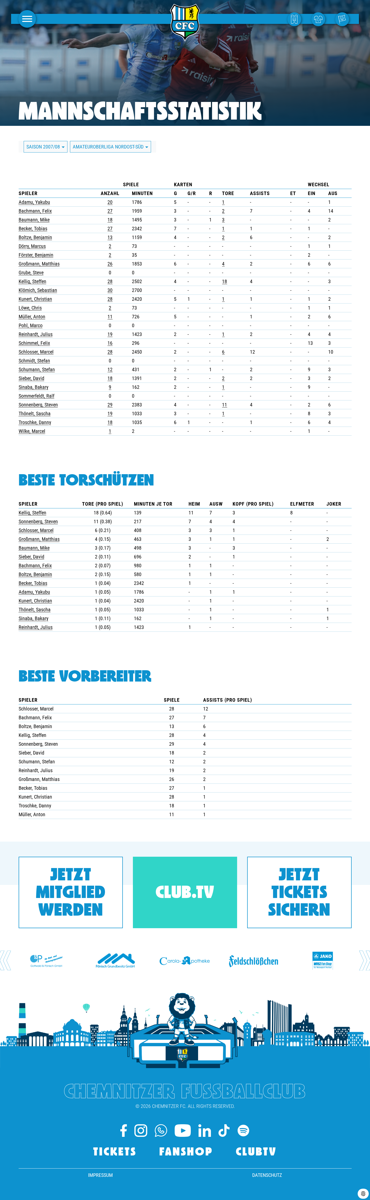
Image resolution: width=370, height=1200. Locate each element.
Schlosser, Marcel (36, 352)
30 (110, 290)
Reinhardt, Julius (36, 334)
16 (110, 343)
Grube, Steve (31, 273)
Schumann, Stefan (37, 369)
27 (110, 211)
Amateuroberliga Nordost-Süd (109, 147)
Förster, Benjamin (36, 255)
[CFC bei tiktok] (223, 1130)
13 (110, 237)
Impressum (100, 1175)
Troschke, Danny (35, 422)
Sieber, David (31, 378)
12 (110, 369)
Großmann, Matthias (39, 264)
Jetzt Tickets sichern (299, 893)
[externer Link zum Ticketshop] (295, 19)
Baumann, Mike (34, 220)
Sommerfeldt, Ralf (36, 396)
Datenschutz (267, 1175)
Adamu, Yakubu (34, 202)
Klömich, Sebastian (38, 290)
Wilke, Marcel (32, 431)
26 (110, 264)
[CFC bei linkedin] (204, 1130)
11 (110, 317)
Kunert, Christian (35, 299)
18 (110, 220)
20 (110, 202)
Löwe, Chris (30, 308)
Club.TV (185, 894)
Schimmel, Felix (34, 343)
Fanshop (186, 1152)
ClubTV (256, 1152)
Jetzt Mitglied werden (70, 893)
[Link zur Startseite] (185, 39)
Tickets (115, 1152)
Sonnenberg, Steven (38, 405)
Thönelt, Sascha (35, 413)
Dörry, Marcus (32, 246)
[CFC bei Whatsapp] (161, 1130)
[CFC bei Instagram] (140, 1130)
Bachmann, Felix (35, 211)
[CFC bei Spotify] (243, 1130)
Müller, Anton (32, 317)
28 (110, 281)
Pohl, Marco (31, 325)
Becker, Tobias (33, 229)
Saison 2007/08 (43, 147)
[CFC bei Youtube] (183, 1130)
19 (110, 334)
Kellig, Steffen (32, 281)
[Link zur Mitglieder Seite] (343, 19)
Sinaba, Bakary (33, 387)
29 (110, 405)
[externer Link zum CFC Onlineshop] (319, 19)
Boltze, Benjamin (35, 237)
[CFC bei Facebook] (123, 1130)
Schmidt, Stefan (34, 361)
